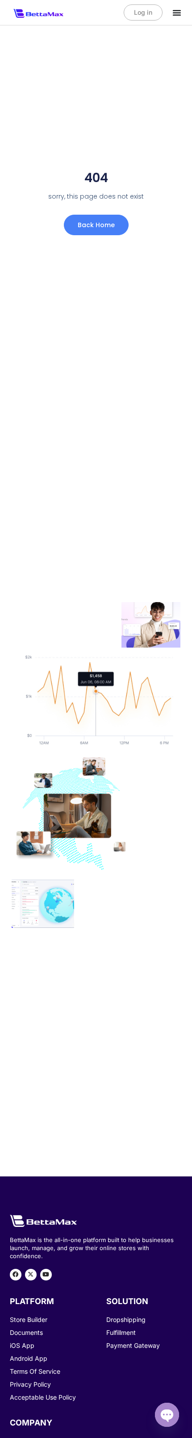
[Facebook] (15, 1274)
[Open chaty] (167, 1415)
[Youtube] (46, 1274)
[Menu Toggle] (176, 12)
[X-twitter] (31, 1274)
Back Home (96, 224)
